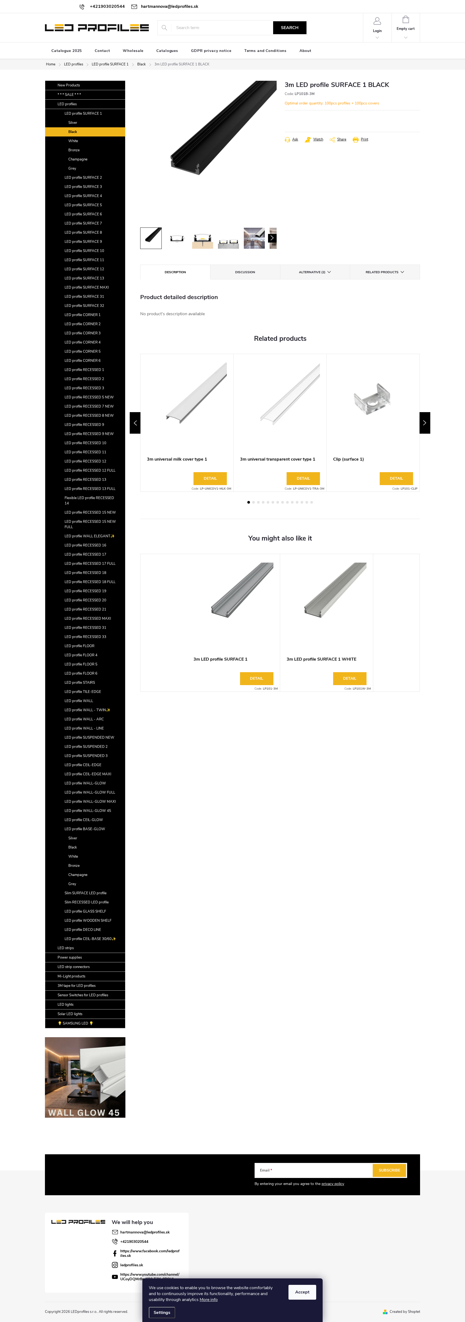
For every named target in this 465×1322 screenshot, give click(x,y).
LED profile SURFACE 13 (84, 278)
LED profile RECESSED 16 (85, 545)
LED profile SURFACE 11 (84, 260)
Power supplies (70, 957)
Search (289, 28)
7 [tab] (277, 502)
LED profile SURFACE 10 (84, 250)
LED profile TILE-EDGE (83, 691)
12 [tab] (302, 502)
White (73, 141)
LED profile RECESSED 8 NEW (89, 415)
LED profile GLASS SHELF (85, 911)
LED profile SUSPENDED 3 (86, 755)
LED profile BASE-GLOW (85, 829)
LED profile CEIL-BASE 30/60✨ (90, 939)
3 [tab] (258, 502)
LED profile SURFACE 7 (83, 223)
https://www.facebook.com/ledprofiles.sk (149, 1253)
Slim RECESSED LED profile (87, 902)
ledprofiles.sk (131, 1265)
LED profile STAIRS (80, 682)
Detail (210, 478)
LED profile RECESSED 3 (84, 388)
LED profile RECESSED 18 (85, 572)
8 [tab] (282, 502)
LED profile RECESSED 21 (85, 609)
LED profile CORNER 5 (83, 351)
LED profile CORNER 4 (83, 342)
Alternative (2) (312, 272)
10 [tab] (292, 502)
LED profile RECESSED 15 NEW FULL (90, 524)
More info (209, 1300)
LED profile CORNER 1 (83, 315)
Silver (72, 122)
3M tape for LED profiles (77, 985)
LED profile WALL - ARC (84, 719)
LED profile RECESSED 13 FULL (90, 488)
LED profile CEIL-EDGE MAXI (88, 774)
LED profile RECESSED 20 (85, 600)
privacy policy (333, 1183)
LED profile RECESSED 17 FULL (90, 563)
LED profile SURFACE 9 (83, 241)
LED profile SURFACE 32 (84, 305)
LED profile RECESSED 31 (85, 627)
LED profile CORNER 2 (83, 324)
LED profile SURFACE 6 (83, 214)
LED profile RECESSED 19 (85, 591)
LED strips (66, 948)
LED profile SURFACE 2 (83, 177)
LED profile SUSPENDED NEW (89, 737)
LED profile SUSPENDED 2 (86, 746)
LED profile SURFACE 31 (84, 296)
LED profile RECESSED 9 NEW (89, 434)
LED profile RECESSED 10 (85, 443)
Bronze (74, 150)
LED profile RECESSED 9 (84, 424)
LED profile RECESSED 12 (85, 461)
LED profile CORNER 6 (83, 360)
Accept (302, 1292)
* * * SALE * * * (69, 94)
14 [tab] (311, 502)
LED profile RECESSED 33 (85, 636)
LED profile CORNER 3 (83, 333)
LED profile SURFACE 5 (83, 205)
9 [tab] (287, 502)
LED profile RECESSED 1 (84, 369)
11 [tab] (297, 502)
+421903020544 (134, 1241)
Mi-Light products (71, 976)
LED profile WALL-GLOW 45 (88, 810)
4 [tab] (263, 502)
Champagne (77, 159)
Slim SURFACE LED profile (86, 893)
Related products (382, 272)
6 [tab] (273, 502)
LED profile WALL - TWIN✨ (87, 710)
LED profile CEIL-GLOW (84, 820)
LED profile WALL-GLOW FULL (90, 792)
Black (72, 131)
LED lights (65, 1004)
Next (425, 423)
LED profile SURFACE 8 (83, 232)
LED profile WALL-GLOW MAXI (90, 801)
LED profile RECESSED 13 (85, 479)
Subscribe (389, 1170)
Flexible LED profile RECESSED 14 (89, 501)
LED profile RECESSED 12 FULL (90, 470)
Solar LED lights (70, 1014)
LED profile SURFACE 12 (84, 269)
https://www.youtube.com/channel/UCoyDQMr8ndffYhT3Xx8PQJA (149, 1277)
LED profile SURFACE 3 (83, 186)
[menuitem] (66, 51)
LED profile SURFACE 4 (83, 196)
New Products (69, 85)
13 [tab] (306, 502)
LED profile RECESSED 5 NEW (89, 397)
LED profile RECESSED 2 (84, 379)
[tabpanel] (187, 423)
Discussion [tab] (245, 272)
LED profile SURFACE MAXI (87, 287)
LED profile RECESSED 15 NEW (90, 512)
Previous (135, 423)
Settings (162, 1313)
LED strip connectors (74, 967)
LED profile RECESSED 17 (85, 554)
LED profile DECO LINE (83, 929)
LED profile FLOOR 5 (81, 664)
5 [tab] (268, 502)
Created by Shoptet (405, 1311)
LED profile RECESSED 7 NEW (89, 406)
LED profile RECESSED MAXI (88, 618)
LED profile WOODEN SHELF (88, 920)
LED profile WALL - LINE (84, 728)
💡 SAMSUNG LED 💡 (75, 1023)
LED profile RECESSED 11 (85, 452)
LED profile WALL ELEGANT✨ (90, 536)
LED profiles (67, 104)
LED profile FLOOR (79, 646)
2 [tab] (253, 502)
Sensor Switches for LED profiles (83, 995)
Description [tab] (175, 272)
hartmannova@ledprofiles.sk (145, 1232)
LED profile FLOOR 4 (81, 655)
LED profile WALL (79, 701)
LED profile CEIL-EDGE (83, 765)
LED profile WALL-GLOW (85, 783)
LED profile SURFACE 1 (83, 113)
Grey (72, 168)
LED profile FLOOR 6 (81, 673)
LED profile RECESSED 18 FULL (90, 582)
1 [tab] (248, 502)
